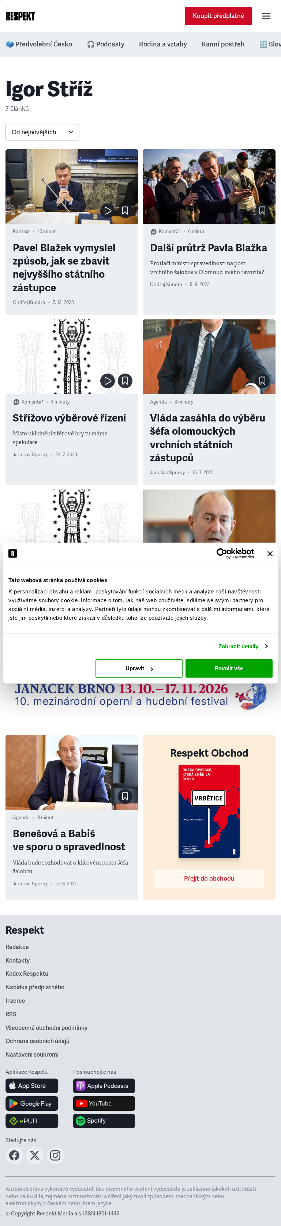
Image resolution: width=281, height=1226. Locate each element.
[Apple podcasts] (104, 1086)
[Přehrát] (107, 210)
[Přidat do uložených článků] (125, 210)
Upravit (134, 668)
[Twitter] (35, 1162)
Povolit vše (229, 668)
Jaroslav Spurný (30, 455)
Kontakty (17, 960)
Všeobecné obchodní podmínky (46, 1028)
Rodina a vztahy (163, 44)
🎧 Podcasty (105, 44)
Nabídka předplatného (34, 987)
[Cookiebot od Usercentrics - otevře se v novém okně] (222, 553)
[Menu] (266, 16)
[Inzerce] (140, 694)
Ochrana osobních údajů (37, 1041)
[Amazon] (32, 1121)
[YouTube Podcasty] (104, 1103)
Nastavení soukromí (32, 1054)
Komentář (169, 232)
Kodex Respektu (26, 974)
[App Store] (32, 1086)
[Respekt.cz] (20, 16)
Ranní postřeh (223, 44)
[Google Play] (32, 1103)
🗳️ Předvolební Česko (39, 44)
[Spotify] (104, 1121)
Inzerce (15, 1001)
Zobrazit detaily (238, 646)
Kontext (21, 232)
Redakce (17, 947)
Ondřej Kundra (29, 302)
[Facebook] (14, 1162)
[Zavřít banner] (270, 553)
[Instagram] (55, 1162)
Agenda (158, 402)
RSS (10, 1014)
